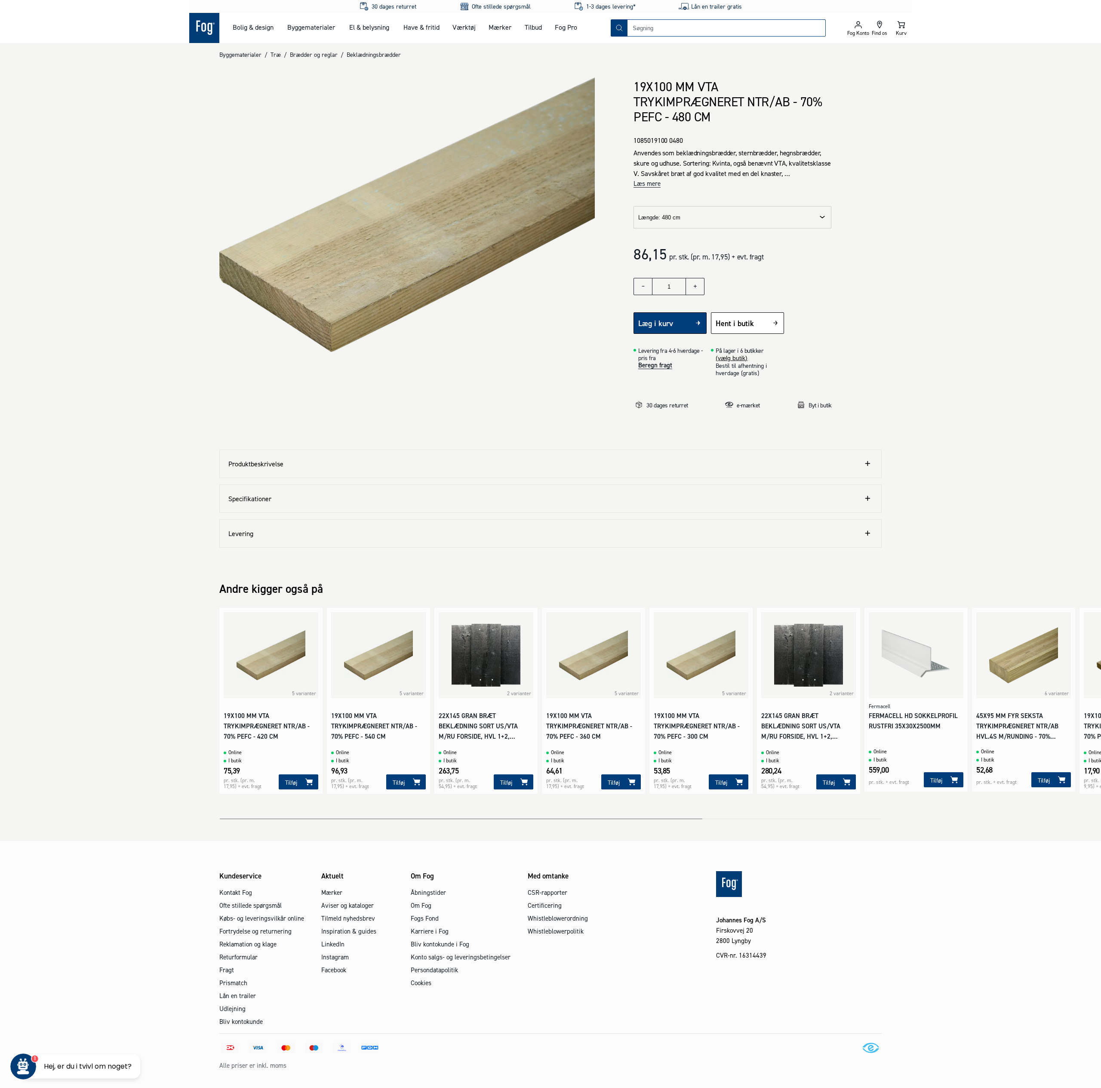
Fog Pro (566, 27)
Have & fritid (421, 27)
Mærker (500, 27)
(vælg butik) (731, 357)
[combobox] (726, 28)
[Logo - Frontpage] (204, 28)
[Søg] (619, 28)
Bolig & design (253, 27)
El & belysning (369, 27)
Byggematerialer (311, 27)
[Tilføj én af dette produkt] (695, 286)
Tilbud (533, 27)
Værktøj (464, 27)
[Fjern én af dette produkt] (643, 286)
